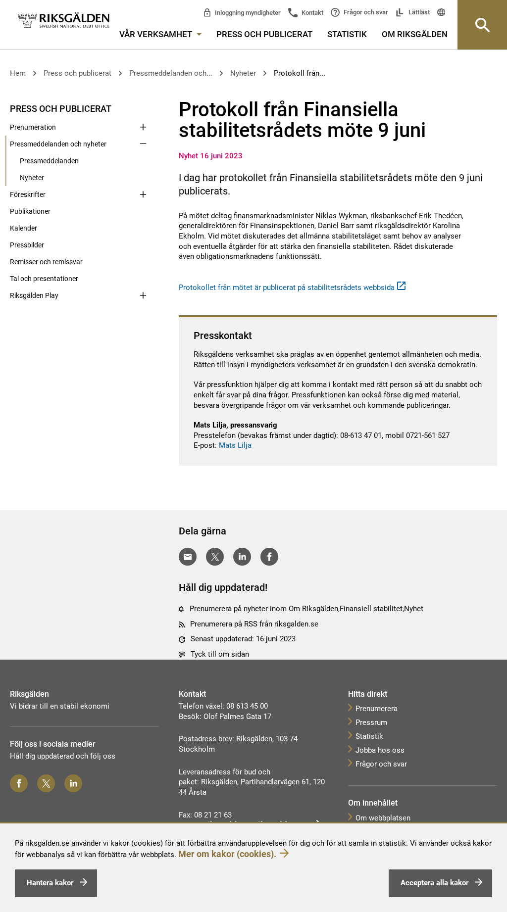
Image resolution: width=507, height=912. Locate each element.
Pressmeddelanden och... (170, 73)
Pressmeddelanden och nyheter (58, 144)
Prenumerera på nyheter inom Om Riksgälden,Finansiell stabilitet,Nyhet (306, 608)
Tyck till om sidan (220, 654)
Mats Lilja (235, 445)
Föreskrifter (28, 194)
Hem (18, 73)
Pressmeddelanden (49, 161)
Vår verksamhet (156, 34)
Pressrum (371, 722)
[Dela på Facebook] (269, 557)
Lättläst (418, 12)
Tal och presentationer (44, 279)
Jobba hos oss (380, 750)
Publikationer (30, 211)
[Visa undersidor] (143, 107)
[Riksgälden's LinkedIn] (73, 783)
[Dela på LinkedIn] (242, 557)
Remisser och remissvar (46, 262)
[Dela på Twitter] (215, 557)
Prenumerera (376, 708)
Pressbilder (27, 245)
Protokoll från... (299, 73)
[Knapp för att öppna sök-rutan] (482, 24)
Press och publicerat (264, 34)
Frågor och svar (365, 12)
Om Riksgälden (415, 34)
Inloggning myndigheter (247, 12)
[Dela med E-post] (188, 557)
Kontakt (311, 12)
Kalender (23, 228)
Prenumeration (33, 127)
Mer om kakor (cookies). (227, 854)
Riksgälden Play (34, 295)
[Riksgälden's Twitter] (46, 783)
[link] (63, 20)
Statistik (347, 34)
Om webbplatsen (382, 818)
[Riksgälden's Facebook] (19, 783)
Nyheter (243, 73)
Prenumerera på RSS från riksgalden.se (254, 624)
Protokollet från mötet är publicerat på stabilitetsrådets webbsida (287, 287)
